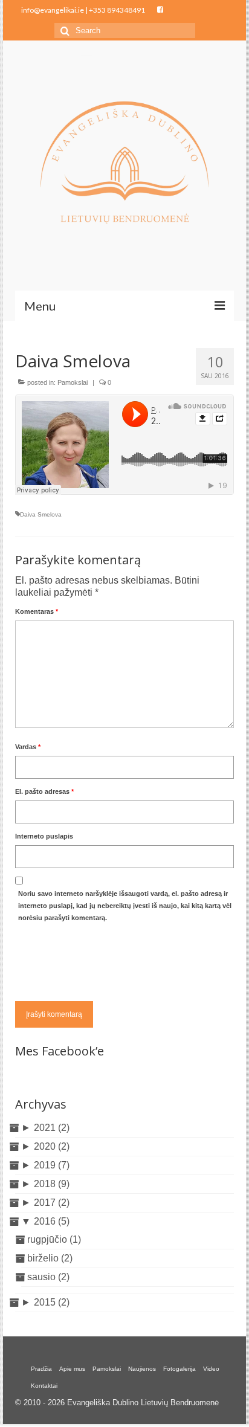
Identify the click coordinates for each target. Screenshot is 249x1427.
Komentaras (36, 611)
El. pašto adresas (44, 791)
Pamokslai (72, 382)
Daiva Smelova (41, 514)
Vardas (27, 746)
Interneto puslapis (44, 836)
